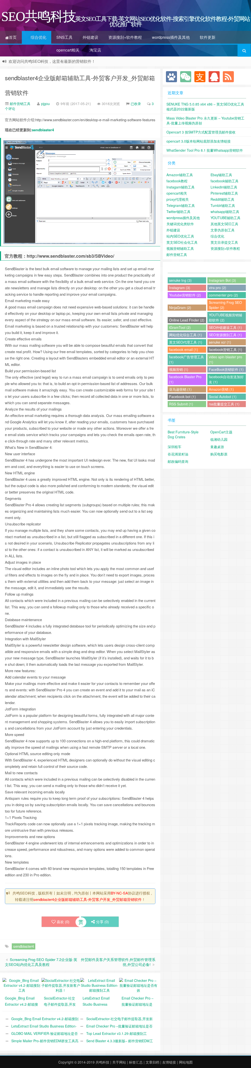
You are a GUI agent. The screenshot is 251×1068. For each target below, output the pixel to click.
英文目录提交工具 (224, 242)
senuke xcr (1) (220, 342)
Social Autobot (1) (223, 396)
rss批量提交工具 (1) (224, 403)
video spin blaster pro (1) (225, 359)
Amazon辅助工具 (179, 174)
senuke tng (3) (180, 280)
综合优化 (38, 37)
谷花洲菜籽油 (178, 454)
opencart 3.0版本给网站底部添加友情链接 (198, 141)
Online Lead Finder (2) (186, 320)
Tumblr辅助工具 (223, 205)
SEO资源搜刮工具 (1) (225, 334)
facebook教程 (177, 180)
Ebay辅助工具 (221, 174)
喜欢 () (63, 921)
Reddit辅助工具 (222, 199)
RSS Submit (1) (181, 403)
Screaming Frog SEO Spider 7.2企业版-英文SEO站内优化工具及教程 (41, 962)
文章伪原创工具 (223, 229)
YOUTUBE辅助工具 (225, 217)
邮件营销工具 (19, 103)
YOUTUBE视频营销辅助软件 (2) (225, 317)
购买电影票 (218, 454)
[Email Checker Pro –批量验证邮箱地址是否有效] (138, 984)
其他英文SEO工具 (224, 223)
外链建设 (90, 37)
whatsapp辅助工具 (225, 211)
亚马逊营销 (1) (180, 389)
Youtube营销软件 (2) (185, 295)
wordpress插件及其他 (171, 37)
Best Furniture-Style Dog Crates (183, 434)
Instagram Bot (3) (222, 280)
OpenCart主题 (221, 431)
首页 (13, 37)
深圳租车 (174, 446)
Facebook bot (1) (182, 396)
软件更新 (207, 37)
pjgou (45, 103)
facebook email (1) (183, 349)
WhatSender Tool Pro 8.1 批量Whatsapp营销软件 (204, 150)
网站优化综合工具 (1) (185, 334)
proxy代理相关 (177, 199)
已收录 (136, 103)
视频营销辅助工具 (180, 248)
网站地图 (186, 1062)
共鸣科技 (102, 1062)
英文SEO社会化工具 (182, 242)
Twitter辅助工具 (178, 211)
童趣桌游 (217, 446)
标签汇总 (136, 1062)
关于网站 (119, 1062)
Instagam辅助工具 (180, 187)
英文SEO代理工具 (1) (185, 342)
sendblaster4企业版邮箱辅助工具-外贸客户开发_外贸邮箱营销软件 (87, 899)
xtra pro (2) (217, 287)
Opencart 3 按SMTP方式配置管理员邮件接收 (201, 132)
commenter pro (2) (223, 295)
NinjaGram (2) (180, 307)
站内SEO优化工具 (180, 236)
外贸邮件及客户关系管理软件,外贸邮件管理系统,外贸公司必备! (118, 962)
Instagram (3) (179, 287)
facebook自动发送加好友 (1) (226, 379)
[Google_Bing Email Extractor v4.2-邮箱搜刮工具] (21, 984)
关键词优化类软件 (180, 223)
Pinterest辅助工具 (224, 193)
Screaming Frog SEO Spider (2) (225, 305)
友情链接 (169, 1062)
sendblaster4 (43, 130)
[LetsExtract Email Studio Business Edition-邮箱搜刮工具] (99, 984)
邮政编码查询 (178, 461)
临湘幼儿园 (218, 439)
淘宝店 (95, 50)
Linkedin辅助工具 (224, 187)
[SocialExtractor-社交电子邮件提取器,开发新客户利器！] (60, 984)
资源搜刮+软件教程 (125, 37)
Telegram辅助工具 (180, 205)
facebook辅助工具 (224, 180)
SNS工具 (64, 37)
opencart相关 (67, 50)
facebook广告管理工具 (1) (186, 359)
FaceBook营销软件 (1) (226, 369)
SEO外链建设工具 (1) (225, 327)
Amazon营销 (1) (221, 389)
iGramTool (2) (180, 327)
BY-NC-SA (119, 892)
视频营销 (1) (178, 369)
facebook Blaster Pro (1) (185, 379)
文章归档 (152, 1062)
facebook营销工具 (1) (225, 349)
